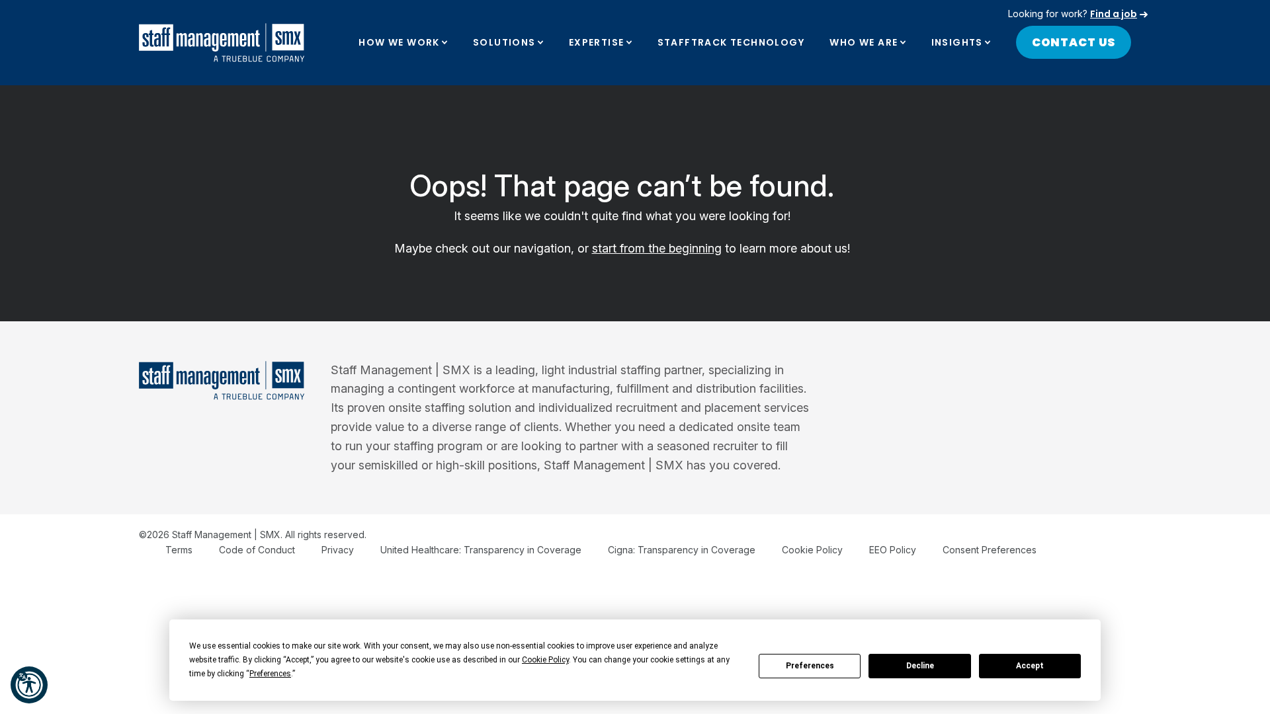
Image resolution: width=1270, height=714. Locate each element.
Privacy (337, 549)
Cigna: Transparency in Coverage (681, 549)
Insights (957, 42)
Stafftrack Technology (730, 42)
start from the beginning (657, 248)
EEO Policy (892, 549)
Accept (1030, 665)
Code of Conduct (257, 549)
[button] (29, 684)
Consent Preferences (990, 549)
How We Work (399, 42)
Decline (920, 665)
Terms (178, 549)
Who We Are (863, 42)
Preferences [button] (270, 673)
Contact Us (1074, 42)
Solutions (504, 42)
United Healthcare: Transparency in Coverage (480, 549)
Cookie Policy (812, 549)
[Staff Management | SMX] (221, 42)
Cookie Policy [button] (545, 659)
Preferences (810, 665)
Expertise (596, 42)
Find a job (1113, 13)
